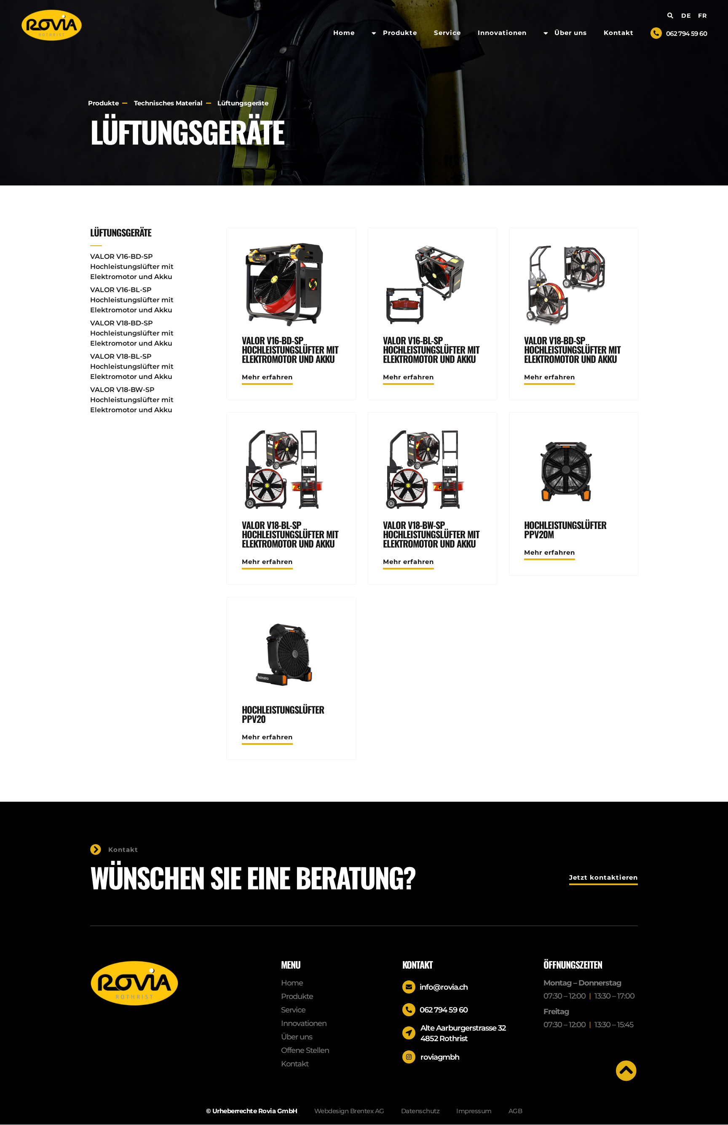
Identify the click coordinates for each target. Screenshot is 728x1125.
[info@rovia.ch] (408, 986)
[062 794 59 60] (656, 33)
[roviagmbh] (408, 1056)
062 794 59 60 (686, 34)
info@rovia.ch (444, 987)
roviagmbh (439, 1057)
